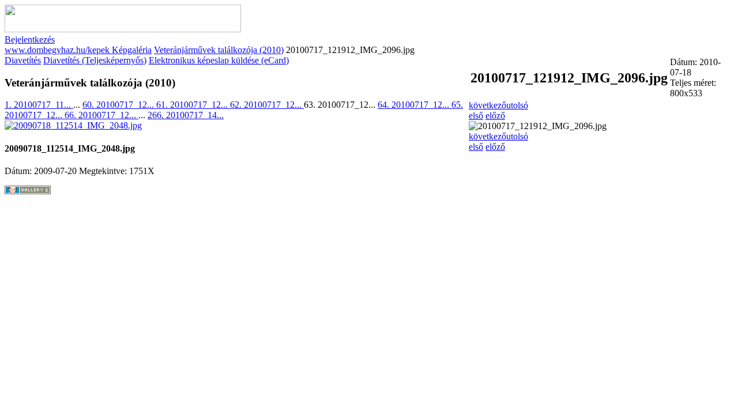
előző (495, 115)
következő (487, 105)
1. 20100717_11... (39, 105)
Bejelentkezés (30, 39)
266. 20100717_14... (186, 115)
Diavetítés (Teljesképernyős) (94, 60)
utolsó (517, 105)
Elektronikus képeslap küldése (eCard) (219, 60)
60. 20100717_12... (119, 105)
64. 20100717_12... (414, 105)
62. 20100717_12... (267, 105)
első (476, 115)
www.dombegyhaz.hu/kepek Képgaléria (78, 50)
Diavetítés (23, 60)
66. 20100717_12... (101, 115)
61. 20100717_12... (193, 105)
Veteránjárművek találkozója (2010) (219, 50)
